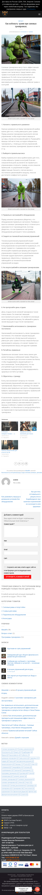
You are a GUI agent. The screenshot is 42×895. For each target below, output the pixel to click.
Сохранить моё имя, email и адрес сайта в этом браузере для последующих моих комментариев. (20, 570)
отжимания (6, 767)
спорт (28, 782)
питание (27, 767)
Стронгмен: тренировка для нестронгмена (18, 699)
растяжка (23, 773)
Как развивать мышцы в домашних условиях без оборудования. (11, 499)
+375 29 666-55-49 (12, 858)
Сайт (5, 558)
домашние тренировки (10, 758)
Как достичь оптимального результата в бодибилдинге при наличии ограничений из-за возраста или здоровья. (32, 499)
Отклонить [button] (31, 9)
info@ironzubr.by (13, 860)
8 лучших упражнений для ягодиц (20, 669)
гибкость (25, 755)
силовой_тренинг (20, 776)
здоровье (34, 758)
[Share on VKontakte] (22, 463)
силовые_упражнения (26, 779)
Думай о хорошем (22, 737)
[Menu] (39, 14)
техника (5, 785)
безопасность (7, 752)
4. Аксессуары (6, 618)
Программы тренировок (11, 637)
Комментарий (9, 524)
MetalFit (4, 630)
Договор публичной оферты (21, 876)
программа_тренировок (10, 773)
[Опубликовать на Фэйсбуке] (15, 463)
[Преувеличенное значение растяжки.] (28, 426)
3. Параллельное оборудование (13, 615)
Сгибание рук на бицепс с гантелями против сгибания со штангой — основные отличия (23, 663)
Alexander (5, 690)
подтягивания (7, 770)
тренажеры (31, 785)
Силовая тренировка (9, 749)
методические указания (25, 761)
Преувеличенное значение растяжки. (26, 433)
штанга (24, 794)
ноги (27, 764)
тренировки (18, 788)
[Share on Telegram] (26, 463)
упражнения (7, 791)
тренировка (7, 788)
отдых (34, 764)
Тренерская (12, 875)
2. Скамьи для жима (9, 611)
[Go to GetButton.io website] (37, 893)
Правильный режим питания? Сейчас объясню (19, 732)
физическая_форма (20, 791)
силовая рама (7, 776)
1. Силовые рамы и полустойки (13, 607)
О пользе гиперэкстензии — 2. (8, 433)
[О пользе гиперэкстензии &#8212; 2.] (9, 426)
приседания (28, 770)
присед (18, 770)
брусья (5, 755)
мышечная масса (8, 764)
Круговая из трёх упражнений (18, 648)
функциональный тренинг (11, 794)
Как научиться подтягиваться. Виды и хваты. (21, 676)
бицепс (17, 752)
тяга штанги (29, 788)
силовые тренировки (9, 782)
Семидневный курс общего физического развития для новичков (22, 656)
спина (21, 782)
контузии (13, 472)
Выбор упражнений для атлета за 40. (9, 451)
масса (12, 761)
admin (31, 32)
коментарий (11, 671)
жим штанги (24, 758)
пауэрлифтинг (17, 767)
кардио (5, 761)
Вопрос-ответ (6, 633)
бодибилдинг (27, 752)
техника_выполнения (17, 785)
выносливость (15, 755)
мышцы (19, 764)
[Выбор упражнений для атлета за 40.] (9, 444)
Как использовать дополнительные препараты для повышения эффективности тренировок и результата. (18, 718)
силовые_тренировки (9, 779)
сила (31, 773)
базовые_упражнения (25, 749)
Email (5, 549)
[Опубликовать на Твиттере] (19, 463)
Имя (5, 541)
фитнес (32, 791)
